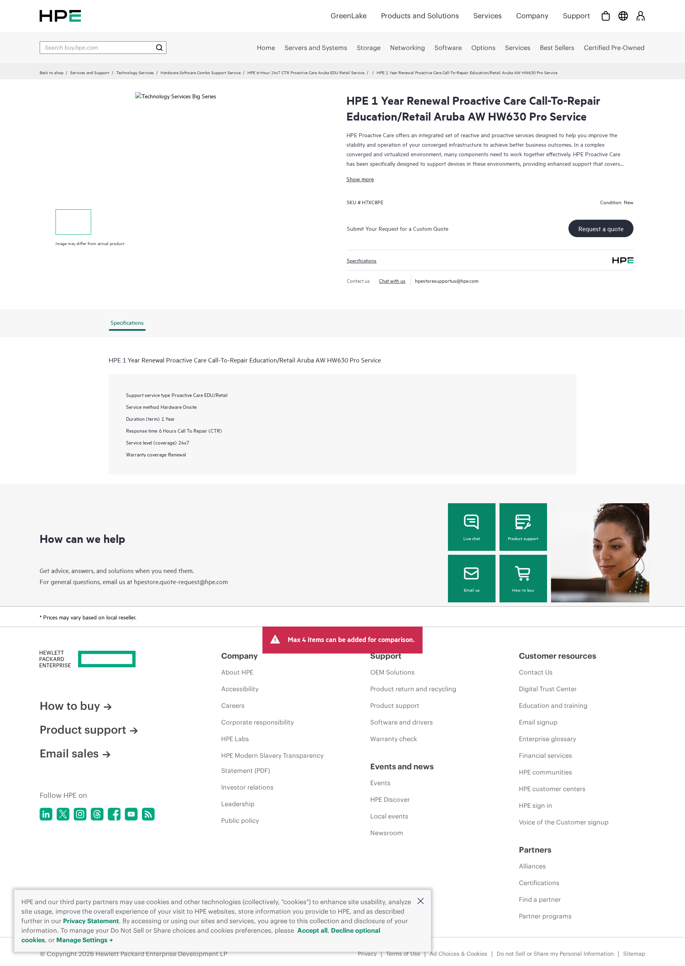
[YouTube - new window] (131, 814)
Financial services (545, 755)
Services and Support (89, 72)
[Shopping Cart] (605, 16)
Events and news (402, 766)
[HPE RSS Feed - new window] (148, 814)
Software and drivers (401, 722)
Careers (233, 705)
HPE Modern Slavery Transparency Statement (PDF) (272, 762)
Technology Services (135, 72)
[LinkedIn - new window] (46, 814)
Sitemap (634, 953)
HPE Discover (390, 799)
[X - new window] (63, 814)
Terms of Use (403, 953)
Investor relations (247, 787)
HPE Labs (235, 739)
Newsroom (386, 833)
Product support (523, 538)
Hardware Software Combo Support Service (201, 72)
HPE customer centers (552, 789)
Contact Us (536, 672)
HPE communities (545, 772)
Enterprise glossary (547, 739)
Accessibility (239, 689)
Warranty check (393, 739)
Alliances (532, 866)
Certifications (539, 883)
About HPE (237, 672)
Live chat (471, 538)
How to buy (523, 589)
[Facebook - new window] (114, 814)
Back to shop (51, 72)
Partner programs (545, 916)
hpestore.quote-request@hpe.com (181, 581)
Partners (535, 850)
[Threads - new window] (97, 814)
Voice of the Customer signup (563, 822)
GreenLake (349, 15)
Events (380, 783)
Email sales (69, 753)
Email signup (538, 722)
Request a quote (601, 228)
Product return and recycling (413, 689)
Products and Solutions (420, 15)
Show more (360, 178)
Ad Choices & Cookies (458, 953)
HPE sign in (535, 805)
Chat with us (392, 280)
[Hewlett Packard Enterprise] (60, 16)
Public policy (240, 820)
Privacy (367, 953)
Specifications (362, 260)
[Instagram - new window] (80, 814)
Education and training (553, 705)
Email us (472, 589)
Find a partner (540, 899)
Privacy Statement (91, 921)
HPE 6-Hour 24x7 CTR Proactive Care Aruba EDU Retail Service (305, 72)
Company (532, 15)
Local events (389, 816)
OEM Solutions (392, 672)
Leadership (237, 804)
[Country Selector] (623, 16)
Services (487, 15)
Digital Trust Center (548, 689)
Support (576, 15)
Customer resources (557, 656)
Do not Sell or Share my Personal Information (555, 953)
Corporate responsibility (257, 722)
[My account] (640, 16)
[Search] (159, 47)
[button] (420, 901)
